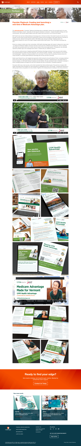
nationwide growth (18, 30)
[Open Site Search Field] (78, 2)
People (42, 2)
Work (38, 2)
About (28, 2)
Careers (50, 2)
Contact (56, 2)
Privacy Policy (66, 442)
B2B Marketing (19, 431)
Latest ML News (19, 434)
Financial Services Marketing (23, 427)
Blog (46, 2)
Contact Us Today (40, 383)
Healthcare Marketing (21, 429)
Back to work (17, 6)
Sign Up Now (54, 436)
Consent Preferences (72, 442)
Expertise (33, 2)
